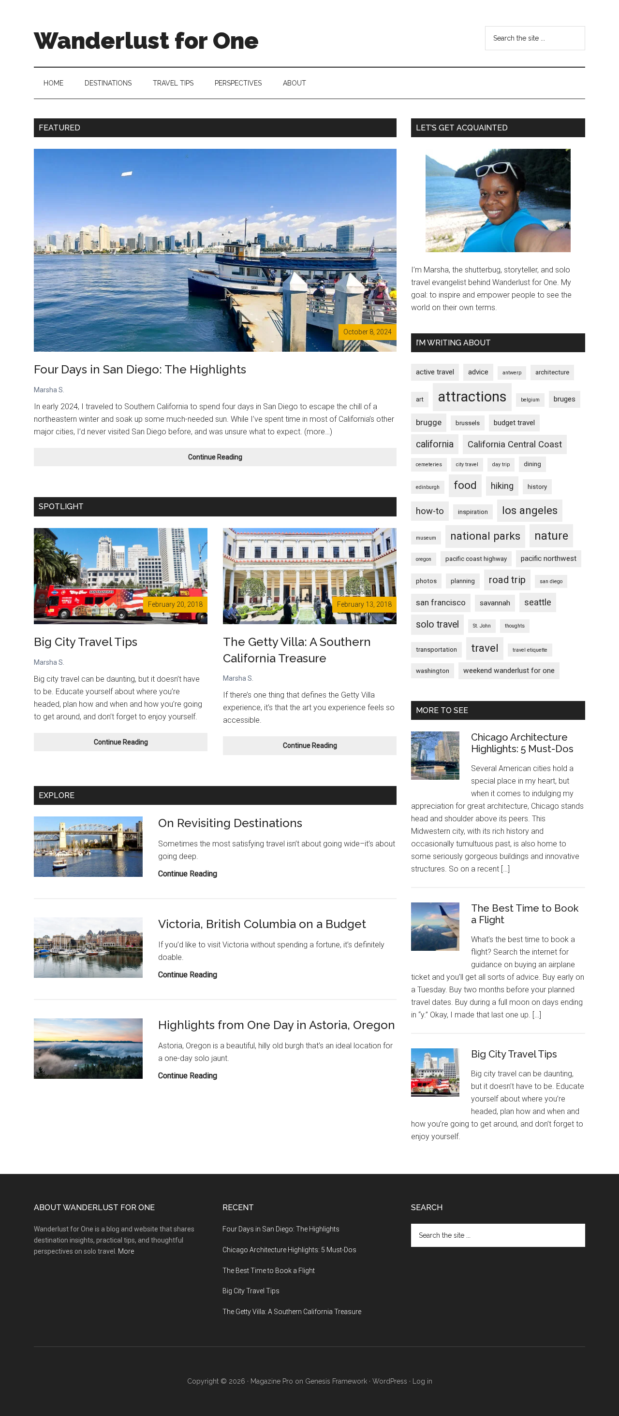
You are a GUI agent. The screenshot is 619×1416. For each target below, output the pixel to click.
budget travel (514, 422)
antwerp (511, 373)
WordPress (389, 1381)
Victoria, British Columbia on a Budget (262, 924)
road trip (507, 580)
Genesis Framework (336, 1381)
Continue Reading (230, 460)
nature (551, 536)
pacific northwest (548, 558)
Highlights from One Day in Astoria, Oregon (276, 1025)
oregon (423, 559)
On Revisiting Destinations (230, 823)
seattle (537, 602)
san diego (551, 581)
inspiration (473, 511)
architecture (552, 372)
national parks (485, 536)
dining (532, 464)
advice (478, 372)
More (126, 1251)
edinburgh (428, 487)
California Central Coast (515, 444)
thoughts (515, 626)
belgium (530, 400)
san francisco (441, 602)
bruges (564, 399)
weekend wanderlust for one (509, 670)
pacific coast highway (476, 558)
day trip (501, 464)
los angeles (530, 510)
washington (432, 670)
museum (426, 538)
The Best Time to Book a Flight (268, 1270)
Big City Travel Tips (85, 642)
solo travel (437, 624)
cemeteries (429, 464)
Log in (422, 1381)
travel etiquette (530, 650)
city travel (467, 464)
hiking (502, 486)
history (537, 486)
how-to (430, 511)
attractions (472, 396)
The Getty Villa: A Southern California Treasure (291, 1312)
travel (485, 648)
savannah (495, 603)
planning (463, 581)
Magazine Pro (272, 1381)
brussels (468, 423)
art (420, 399)
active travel (435, 372)
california (435, 444)
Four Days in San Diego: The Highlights (140, 369)
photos (426, 581)
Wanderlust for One (146, 40)
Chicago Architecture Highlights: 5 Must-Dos (522, 743)
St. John (482, 626)
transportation (436, 649)
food (465, 485)
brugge (429, 422)
